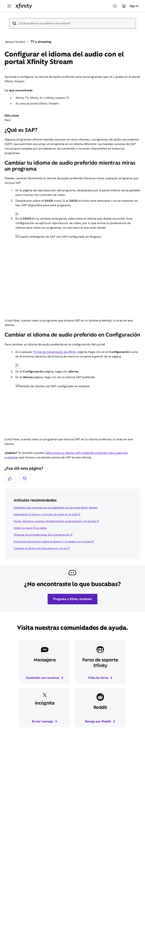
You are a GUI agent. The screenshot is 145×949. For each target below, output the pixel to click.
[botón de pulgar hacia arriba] (10, 478)
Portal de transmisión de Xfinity (55, 352)
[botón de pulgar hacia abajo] (25, 478)
